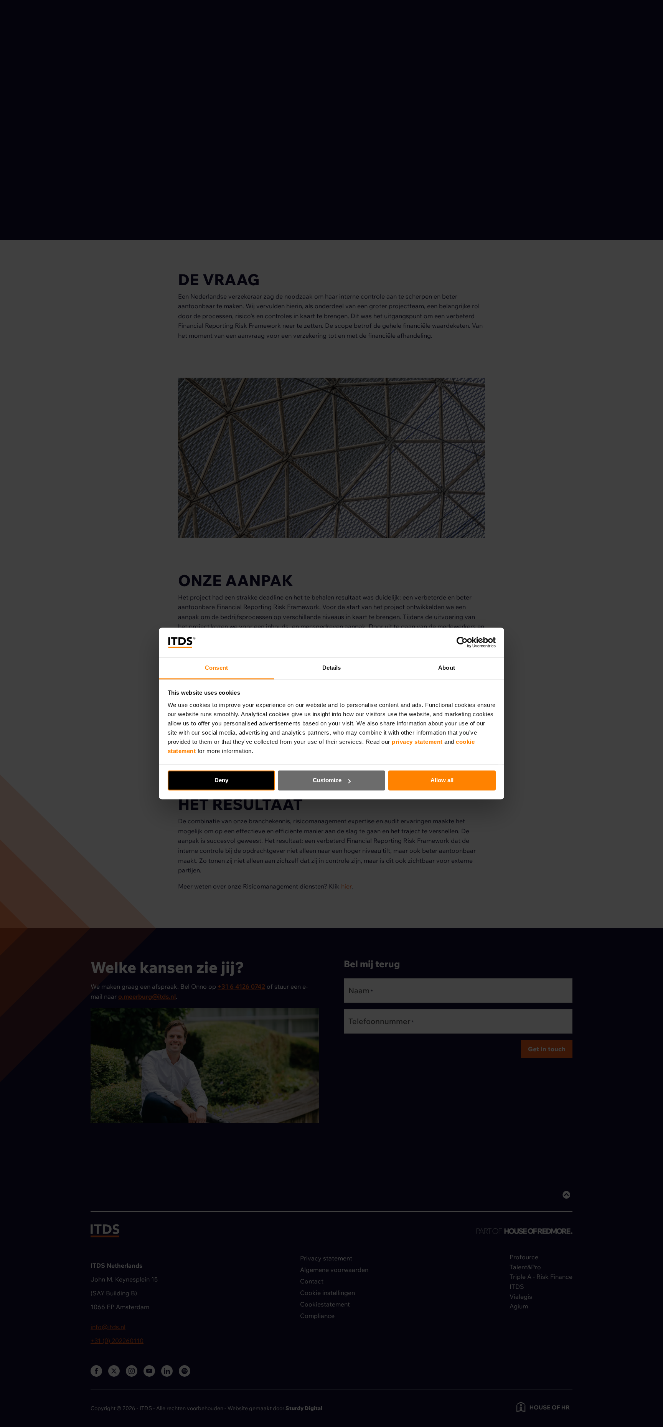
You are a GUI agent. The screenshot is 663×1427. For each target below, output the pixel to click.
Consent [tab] (216, 667)
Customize (327, 780)
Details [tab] (331, 667)
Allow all (442, 780)
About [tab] (446, 667)
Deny (221, 780)
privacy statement (418, 741)
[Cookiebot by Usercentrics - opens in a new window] (462, 642)
